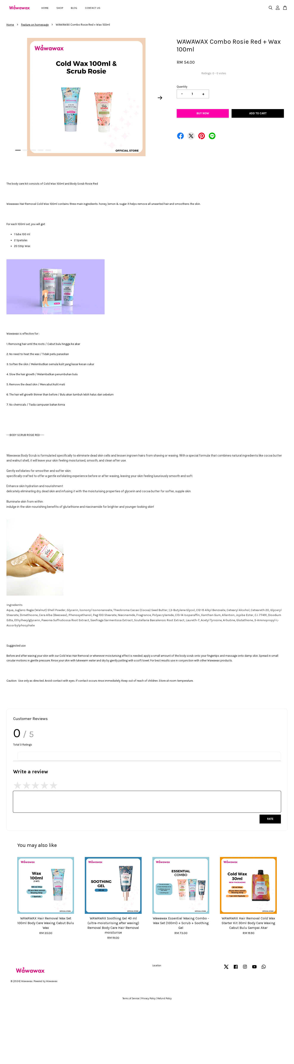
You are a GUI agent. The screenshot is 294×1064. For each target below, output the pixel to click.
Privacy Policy (148, 998)
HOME (45, 7)
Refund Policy (164, 998)
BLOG (74, 7)
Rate (270, 818)
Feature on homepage (35, 24)
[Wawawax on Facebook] (236, 969)
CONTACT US (92, 7)
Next (160, 97)
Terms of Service (130, 998)
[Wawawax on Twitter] (226, 969)
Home (10, 24)
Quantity (182, 86)
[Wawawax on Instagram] (245, 969)
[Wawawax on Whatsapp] (264, 969)
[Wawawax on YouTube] (254, 969)
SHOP (59, 7)
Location (156, 965)
